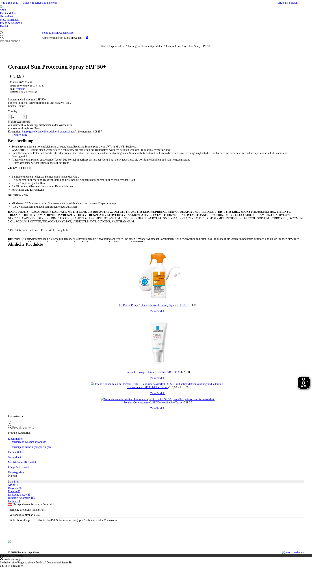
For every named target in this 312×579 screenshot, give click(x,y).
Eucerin (14, 491)
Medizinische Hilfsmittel (22, 462)
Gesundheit (14, 457)
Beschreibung (19, 134)
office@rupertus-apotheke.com (40, 2)
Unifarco (14, 501)
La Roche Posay (19, 494)
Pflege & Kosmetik (19, 467)
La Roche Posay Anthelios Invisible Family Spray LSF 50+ (153, 305)
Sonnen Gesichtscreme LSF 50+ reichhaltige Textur (153, 402)
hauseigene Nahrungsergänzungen (31, 447)
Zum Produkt (157, 311)
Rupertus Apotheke (21, 497)
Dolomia (14, 488)
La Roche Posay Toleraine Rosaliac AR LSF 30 (153, 372)
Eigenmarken (15, 438)
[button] (40, 125)
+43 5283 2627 (9, 2)
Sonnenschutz (66, 131)
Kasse (70, 32)
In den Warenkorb (19, 121)
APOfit (13, 484)
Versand (20, 88)
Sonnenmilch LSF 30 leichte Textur (147, 387)
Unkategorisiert (16, 472)
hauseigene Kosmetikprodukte (39, 131)
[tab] (158, 134)
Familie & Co (15, 452)
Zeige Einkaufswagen (54, 32)
